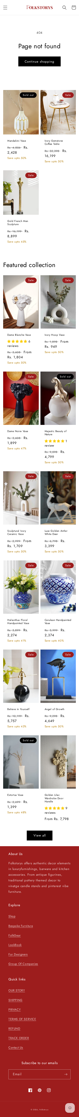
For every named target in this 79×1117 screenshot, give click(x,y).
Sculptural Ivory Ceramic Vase (16, 532)
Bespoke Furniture (20, 926)
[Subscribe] (65, 1074)
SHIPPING (15, 1000)
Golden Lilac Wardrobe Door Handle (54, 798)
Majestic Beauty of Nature (56, 433)
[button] (5, 7)
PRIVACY (14, 1009)
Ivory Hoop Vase (55, 335)
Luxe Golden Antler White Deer (56, 532)
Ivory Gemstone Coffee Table (54, 142)
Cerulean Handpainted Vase (58, 622)
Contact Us (15, 1047)
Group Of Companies (23, 964)
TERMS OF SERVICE (22, 1019)
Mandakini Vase (16, 141)
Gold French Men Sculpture (17, 223)
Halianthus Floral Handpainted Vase (18, 622)
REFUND (14, 1028)
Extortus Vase (15, 795)
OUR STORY (16, 990)
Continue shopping (39, 61)
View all (39, 835)
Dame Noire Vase (17, 431)
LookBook (15, 945)
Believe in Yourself (18, 709)
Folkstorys (43, 1109)
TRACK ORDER (18, 1038)
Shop (11, 916)
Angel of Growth (54, 709)
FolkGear (14, 935)
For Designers (18, 954)
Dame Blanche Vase (19, 335)
